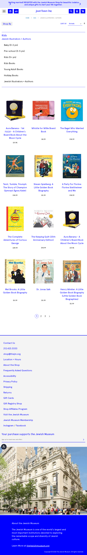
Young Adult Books (13, 69)
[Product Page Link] (15, 125)
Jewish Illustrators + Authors (16, 38)
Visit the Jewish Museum (16, 414)
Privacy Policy (10, 381)
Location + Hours (12, 359)
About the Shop (11, 364)
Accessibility (9, 375)
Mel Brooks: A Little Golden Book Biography (15, 291)
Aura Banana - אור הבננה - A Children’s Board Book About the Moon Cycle (15, 133)
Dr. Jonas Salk (43, 289)
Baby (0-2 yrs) (11, 44)
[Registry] (10, 11)
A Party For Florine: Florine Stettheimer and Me (72, 187)
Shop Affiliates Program (15, 408)
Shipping (7, 386)
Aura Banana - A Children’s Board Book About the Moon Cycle (71, 240)
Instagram (8, 425)
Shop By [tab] (7, 23)
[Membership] (16, 11)
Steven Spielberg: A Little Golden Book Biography (43, 187)
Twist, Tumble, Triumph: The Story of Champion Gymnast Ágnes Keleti (15, 187)
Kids (34, 18)
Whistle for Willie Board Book (43, 130)
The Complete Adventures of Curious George (15, 240)
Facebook (21, 425)
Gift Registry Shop (12, 403)
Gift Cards (8, 397)
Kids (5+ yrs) (10, 57)
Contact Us (9, 342)
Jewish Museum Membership (18, 420)
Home (27, 18)
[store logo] (43, 11)
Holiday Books (11, 75)
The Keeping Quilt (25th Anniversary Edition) (43, 238)
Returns (7, 392)
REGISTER (28, 2)
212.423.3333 (10, 348)
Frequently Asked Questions (17, 370)
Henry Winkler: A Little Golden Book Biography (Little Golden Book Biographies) (72, 294)
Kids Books (9, 63)
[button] (77, 11)
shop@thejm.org (12, 353)
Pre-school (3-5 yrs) (14, 50)
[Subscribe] (83, 439)
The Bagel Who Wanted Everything (72, 130)
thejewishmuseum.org (38, 545)
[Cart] (83, 11)
